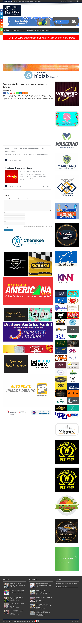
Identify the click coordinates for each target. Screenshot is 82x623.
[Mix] (14, 93)
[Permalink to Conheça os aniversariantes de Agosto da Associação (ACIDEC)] (6, 594)
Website (5, 221)
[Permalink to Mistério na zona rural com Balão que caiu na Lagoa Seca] (6, 601)
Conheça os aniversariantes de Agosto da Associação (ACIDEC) (17, 592)
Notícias (6, 30)
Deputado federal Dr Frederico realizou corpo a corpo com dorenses (44, 599)
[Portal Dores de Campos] (12, 15)
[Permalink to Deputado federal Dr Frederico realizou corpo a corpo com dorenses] (32, 601)
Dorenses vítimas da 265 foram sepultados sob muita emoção (17, 612)
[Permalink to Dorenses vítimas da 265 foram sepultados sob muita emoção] (6, 614)
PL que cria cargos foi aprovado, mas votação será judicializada (17, 585)
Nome (5, 212)
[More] (26, 93)
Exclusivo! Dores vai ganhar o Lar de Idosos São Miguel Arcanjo (17, 605)
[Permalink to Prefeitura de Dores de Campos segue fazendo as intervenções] (32, 615)
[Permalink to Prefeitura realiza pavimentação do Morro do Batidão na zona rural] (32, 594)
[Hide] (0, 36)
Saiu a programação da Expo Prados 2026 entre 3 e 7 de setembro (27, 1)
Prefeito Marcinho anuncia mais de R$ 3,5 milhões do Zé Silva (43, 585)
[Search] (77, 1)
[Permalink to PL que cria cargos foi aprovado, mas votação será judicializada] (6, 587)
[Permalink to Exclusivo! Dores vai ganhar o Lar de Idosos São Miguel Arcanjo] (6, 607)
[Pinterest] (11, 93)
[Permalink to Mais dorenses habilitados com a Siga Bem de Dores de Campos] (32, 608)
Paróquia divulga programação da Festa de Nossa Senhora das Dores (41, 38)
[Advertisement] (41, 52)
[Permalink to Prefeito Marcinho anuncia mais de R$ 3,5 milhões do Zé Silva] (32, 587)
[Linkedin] (20, 93)
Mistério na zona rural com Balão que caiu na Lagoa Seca (17, 598)
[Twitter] (7, 93)
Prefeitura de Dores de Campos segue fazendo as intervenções (43, 613)
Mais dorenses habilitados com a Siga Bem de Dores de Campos (43, 606)
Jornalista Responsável (18, 30)
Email (5, 217)
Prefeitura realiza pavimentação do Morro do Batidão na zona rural (43, 592)
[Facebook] (4, 93)
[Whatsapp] (17, 93)
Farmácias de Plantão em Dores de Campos (38, 30)
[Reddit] (23, 93)
